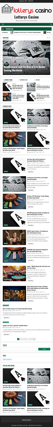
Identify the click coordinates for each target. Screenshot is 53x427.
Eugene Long (7, 73)
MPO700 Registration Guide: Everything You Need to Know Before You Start (31, 97)
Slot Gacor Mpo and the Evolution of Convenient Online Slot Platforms (7, 87)
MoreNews (31, 425)
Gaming (6, 63)
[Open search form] (51, 24)
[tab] (11, 80)
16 (30, 339)
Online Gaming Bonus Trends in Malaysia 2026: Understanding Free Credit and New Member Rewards (14, 293)
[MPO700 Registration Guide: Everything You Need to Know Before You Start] (38, 139)
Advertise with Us (7, 359)
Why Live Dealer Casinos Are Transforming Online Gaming (17, 309)
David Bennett (31, 270)
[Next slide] (49, 38)
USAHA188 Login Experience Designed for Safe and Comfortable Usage (14, 255)
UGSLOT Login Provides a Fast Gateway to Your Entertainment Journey (14, 237)
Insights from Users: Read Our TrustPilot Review (15, 325)
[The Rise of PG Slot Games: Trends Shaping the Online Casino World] (14, 139)
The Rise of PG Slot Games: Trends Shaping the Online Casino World (7, 97)
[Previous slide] (47, 38)
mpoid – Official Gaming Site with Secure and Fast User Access (14, 273)
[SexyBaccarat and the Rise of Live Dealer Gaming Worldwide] (26, 58)
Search (5, 345)
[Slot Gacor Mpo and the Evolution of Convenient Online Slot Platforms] (14, 116)
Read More (31, 172)
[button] (2, 24)
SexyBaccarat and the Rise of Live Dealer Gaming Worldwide (24, 68)
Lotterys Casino (26, 17)
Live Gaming (6, 279)
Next (34, 339)
